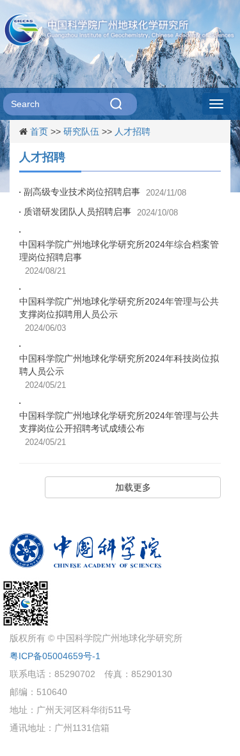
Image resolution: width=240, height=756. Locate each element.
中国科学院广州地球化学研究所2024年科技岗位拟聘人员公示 (119, 364)
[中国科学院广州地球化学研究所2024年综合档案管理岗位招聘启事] (21, 231)
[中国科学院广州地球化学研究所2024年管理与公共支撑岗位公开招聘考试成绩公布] (21, 402)
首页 (39, 131)
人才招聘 (132, 131)
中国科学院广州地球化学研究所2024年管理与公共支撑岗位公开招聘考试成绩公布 (119, 421)
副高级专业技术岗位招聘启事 (82, 192)
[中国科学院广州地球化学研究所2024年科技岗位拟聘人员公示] (21, 345)
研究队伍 (81, 131)
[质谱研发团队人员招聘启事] (21, 211)
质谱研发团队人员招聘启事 (77, 211)
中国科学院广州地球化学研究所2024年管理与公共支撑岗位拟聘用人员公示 (119, 307)
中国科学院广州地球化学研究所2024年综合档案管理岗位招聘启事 (119, 250)
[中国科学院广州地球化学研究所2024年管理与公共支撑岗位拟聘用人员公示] (21, 288)
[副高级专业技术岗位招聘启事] (21, 191)
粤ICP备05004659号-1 (55, 656)
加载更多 (133, 487)
